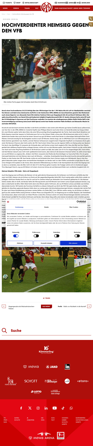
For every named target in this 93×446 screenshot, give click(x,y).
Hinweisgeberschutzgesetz (65, 421)
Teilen (47, 298)
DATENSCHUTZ (17, 419)
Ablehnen (20, 243)
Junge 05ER (78, 8)
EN (78, 3)
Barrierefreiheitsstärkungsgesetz (82, 420)
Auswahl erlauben (46, 243)
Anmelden (85, 3)
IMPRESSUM (5, 420)
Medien (42, 419)
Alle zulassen (73, 243)
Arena (71, 3)
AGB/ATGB (30, 420)
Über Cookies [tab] (73, 207)
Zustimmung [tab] (19, 207)
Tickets (8, 3)
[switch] (36, 235)
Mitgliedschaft (31, 3)
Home (3, 14)
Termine (86, 8)
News (5, 8)
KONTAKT (53, 419)
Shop (18, 3)
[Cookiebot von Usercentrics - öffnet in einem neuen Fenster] (78, 201)
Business (61, 3)
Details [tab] (46, 207)
